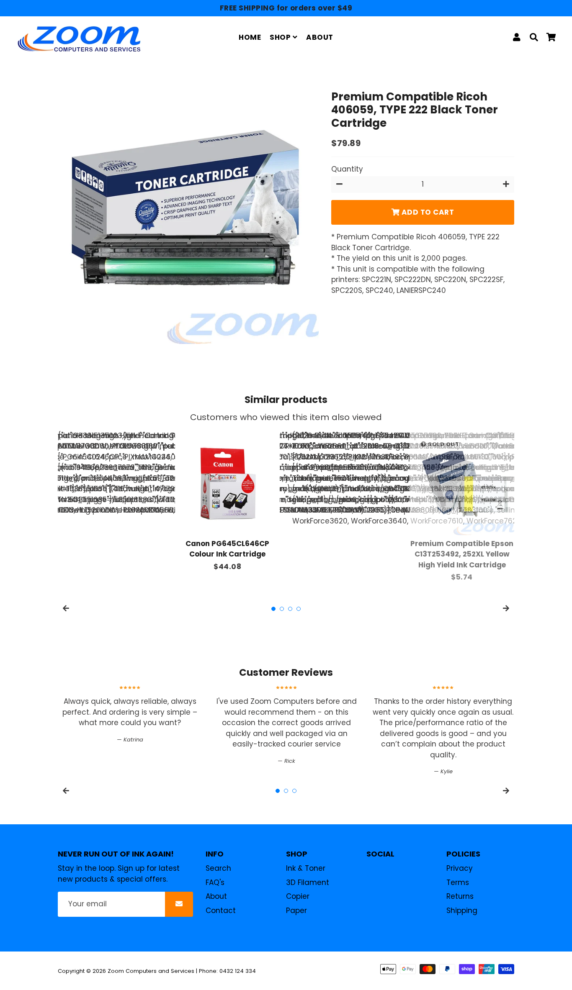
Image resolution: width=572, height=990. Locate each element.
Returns (460, 896)
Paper (296, 910)
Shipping (461, 910)
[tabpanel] (227, 501)
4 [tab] (298, 609)
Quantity (347, 169)
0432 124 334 (237, 971)
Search (218, 868)
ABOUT (319, 37)
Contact (221, 910)
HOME (250, 37)
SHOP (281, 37)
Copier (297, 896)
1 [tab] (273, 609)
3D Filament (307, 882)
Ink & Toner (305, 868)
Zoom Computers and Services (151, 971)
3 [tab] (290, 609)
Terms (457, 882)
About (216, 896)
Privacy (459, 868)
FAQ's (215, 882)
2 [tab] (282, 609)
